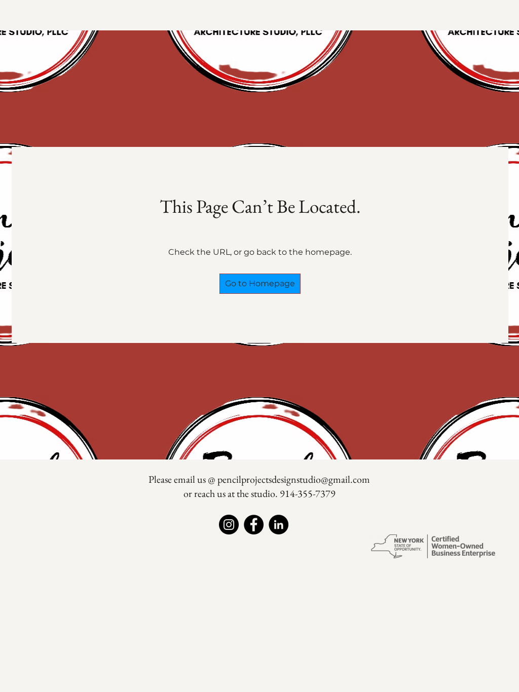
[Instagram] (229, 524)
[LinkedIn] (278, 524)
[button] (260, 284)
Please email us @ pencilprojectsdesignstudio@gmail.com (259, 479)
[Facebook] (254, 524)
